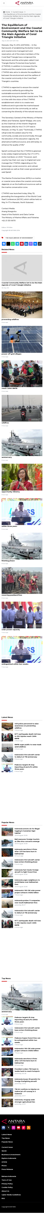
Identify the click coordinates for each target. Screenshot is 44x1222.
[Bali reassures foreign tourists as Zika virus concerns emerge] (7, 842)
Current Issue (18, 12)
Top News (6, 978)
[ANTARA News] (24, 3)
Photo (4, 1166)
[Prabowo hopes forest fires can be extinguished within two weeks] (22, 649)
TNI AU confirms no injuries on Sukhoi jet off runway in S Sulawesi (27, 1091)
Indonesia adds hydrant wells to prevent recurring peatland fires (19, 594)
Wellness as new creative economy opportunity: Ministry (17, 491)
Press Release (7, 1169)
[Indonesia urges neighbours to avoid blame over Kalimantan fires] (7, 883)
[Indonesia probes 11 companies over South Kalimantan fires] (7, 904)
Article (4, 1162)
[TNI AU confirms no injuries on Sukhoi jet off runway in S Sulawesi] (7, 1092)
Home (7, 12)
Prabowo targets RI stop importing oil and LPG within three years (22, 525)
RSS (3, 1198)
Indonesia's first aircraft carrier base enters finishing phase (20, 559)
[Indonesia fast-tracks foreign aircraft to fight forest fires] (7, 873)
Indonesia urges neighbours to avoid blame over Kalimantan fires (27, 882)
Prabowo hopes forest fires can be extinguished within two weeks (17, 663)
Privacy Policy (7, 1184)
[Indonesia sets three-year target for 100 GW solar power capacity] (22, 615)
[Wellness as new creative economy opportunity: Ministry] (22, 477)
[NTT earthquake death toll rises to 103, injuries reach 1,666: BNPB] (22, 374)
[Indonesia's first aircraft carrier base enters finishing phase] (22, 546)
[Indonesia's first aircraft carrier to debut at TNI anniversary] (22, 443)
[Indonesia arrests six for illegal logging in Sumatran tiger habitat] (7, 832)
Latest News (7, 717)
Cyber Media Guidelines (11, 1195)
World (4, 1151)
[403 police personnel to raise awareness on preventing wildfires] (22, 305)
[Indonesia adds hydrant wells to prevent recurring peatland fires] (22, 580)
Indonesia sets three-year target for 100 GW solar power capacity (21, 628)
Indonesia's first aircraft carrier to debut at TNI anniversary (22, 456)
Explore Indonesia (9, 1158)
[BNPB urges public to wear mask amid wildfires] (22, 408)
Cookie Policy (7, 1187)
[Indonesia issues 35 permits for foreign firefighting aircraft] (7, 1082)
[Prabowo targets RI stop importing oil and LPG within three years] (22, 511)
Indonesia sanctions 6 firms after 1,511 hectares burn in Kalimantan (26, 851)
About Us (5, 1191)
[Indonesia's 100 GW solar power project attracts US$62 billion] (7, 893)
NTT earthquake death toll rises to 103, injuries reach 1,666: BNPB (22, 387)
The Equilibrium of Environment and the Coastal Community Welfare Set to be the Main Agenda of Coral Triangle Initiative (22, 16)
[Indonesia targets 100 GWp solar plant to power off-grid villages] (22, 339)
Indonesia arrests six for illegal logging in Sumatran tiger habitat (27, 831)
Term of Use (7, 1180)
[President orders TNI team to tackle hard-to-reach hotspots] (7, 1072)
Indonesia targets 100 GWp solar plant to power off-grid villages (19, 353)
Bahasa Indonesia (9, 1176)
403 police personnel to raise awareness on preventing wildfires (20, 318)
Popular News (8, 822)
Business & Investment (11, 1155)
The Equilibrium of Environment (19, 238)
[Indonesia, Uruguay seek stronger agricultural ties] (7, 1103)
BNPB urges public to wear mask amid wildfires (18, 422)
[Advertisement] (22, 692)
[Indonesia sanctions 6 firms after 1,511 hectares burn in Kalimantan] (7, 852)
